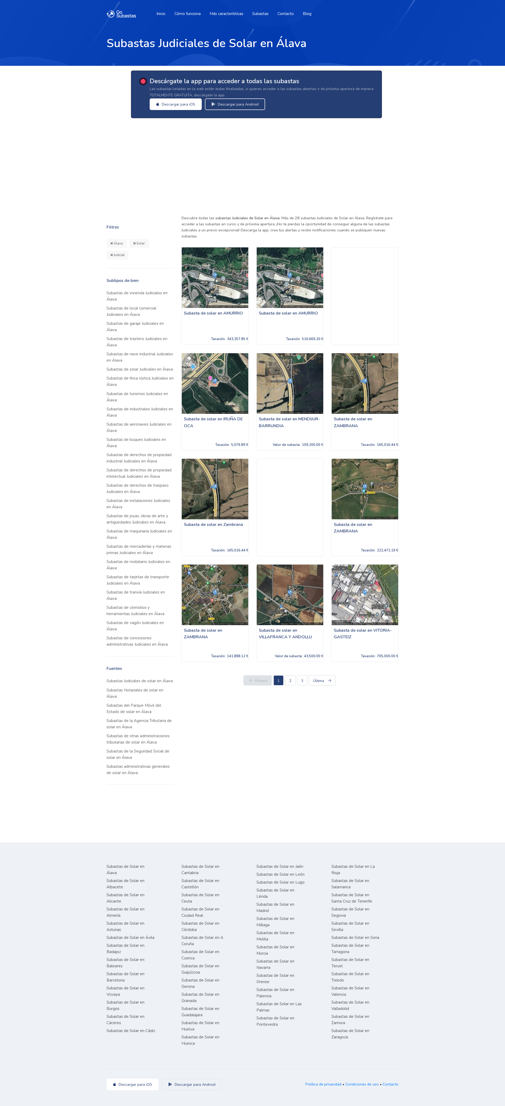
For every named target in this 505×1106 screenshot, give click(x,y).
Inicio (160, 13)
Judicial (119, 255)
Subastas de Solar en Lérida (275, 893)
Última (318, 680)
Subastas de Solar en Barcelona (125, 977)
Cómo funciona (187, 13)
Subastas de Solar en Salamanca (350, 884)
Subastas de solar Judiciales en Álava (140, 369)
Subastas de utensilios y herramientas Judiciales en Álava (135, 610)
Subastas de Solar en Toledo (350, 977)
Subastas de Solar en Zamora (350, 1019)
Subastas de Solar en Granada (200, 997)
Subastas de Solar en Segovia (350, 912)
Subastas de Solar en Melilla (275, 936)
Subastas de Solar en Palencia (275, 993)
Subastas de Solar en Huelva (200, 1026)
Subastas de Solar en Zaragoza (350, 1034)
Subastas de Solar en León (280, 874)
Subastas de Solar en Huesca (200, 1040)
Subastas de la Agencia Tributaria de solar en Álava (139, 724)
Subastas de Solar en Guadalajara (200, 1012)
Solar (140, 243)
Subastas (260, 13)
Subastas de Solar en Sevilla (350, 926)
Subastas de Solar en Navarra (275, 964)
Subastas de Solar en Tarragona (350, 948)
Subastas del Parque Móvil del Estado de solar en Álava (134, 708)
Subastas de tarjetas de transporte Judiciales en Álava (138, 580)
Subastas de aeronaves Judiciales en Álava (139, 427)
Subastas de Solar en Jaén (279, 866)
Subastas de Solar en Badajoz (125, 948)
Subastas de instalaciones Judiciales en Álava (138, 504)
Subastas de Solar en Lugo (280, 882)
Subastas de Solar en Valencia (350, 991)
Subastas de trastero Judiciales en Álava (137, 342)
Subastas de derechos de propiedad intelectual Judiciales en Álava (139, 473)
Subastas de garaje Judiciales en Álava (135, 326)
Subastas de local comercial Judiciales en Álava (131, 311)
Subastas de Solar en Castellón (200, 884)
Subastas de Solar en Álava (125, 869)
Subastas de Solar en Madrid (275, 907)
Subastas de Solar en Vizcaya (125, 991)
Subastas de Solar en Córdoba (200, 926)
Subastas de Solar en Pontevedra (275, 1021)
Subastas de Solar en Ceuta (200, 898)
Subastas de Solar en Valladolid (350, 1005)
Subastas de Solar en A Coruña (202, 940)
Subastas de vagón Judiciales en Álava (135, 626)
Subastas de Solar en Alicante (125, 898)
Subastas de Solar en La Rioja (353, 869)
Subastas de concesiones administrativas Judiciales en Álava (137, 641)
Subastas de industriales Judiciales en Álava (140, 412)
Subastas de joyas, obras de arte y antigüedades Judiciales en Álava (137, 519)
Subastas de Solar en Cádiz (131, 1030)
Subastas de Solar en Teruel (350, 963)
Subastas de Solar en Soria (355, 937)
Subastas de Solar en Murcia (275, 950)
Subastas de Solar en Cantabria (200, 869)
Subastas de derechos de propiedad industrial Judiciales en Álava (139, 458)
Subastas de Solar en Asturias (125, 926)
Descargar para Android (238, 104)
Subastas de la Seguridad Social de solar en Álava (138, 754)
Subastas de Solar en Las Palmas (279, 1007)
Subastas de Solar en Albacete (125, 884)
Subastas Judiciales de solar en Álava (140, 681)
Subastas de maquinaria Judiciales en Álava (139, 534)
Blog (307, 13)
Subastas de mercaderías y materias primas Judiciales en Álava (139, 549)
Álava (118, 243)
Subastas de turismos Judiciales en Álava (137, 397)
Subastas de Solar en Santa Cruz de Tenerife (351, 898)
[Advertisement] (260, 165)
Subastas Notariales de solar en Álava (135, 693)
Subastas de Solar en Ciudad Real (200, 912)
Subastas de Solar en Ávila (130, 937)
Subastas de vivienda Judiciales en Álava (137, 296)
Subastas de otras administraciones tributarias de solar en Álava (138, 739)
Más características (226, 13)
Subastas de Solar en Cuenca (200, 955)
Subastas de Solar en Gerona (200, 983)
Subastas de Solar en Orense (275, 978)
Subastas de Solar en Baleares (125, 963)
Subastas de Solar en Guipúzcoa (200, 969)
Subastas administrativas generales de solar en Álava (138, 769)
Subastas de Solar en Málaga (275, 922)
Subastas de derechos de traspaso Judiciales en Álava (138, 488)
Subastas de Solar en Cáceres (125, 1019)
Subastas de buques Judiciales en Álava (136, 443)
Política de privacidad (323, 1084)
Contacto (285, 13)
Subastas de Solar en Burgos (125, 1005)
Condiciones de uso (362, 1084)
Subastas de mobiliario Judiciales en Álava (138, 565)
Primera (261, 680)
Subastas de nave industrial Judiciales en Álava (140, 357)
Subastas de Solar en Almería (125, 912)
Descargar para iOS (178, 104)
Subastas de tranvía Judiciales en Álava (136, 595)
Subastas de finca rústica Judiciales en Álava (140, 381)
